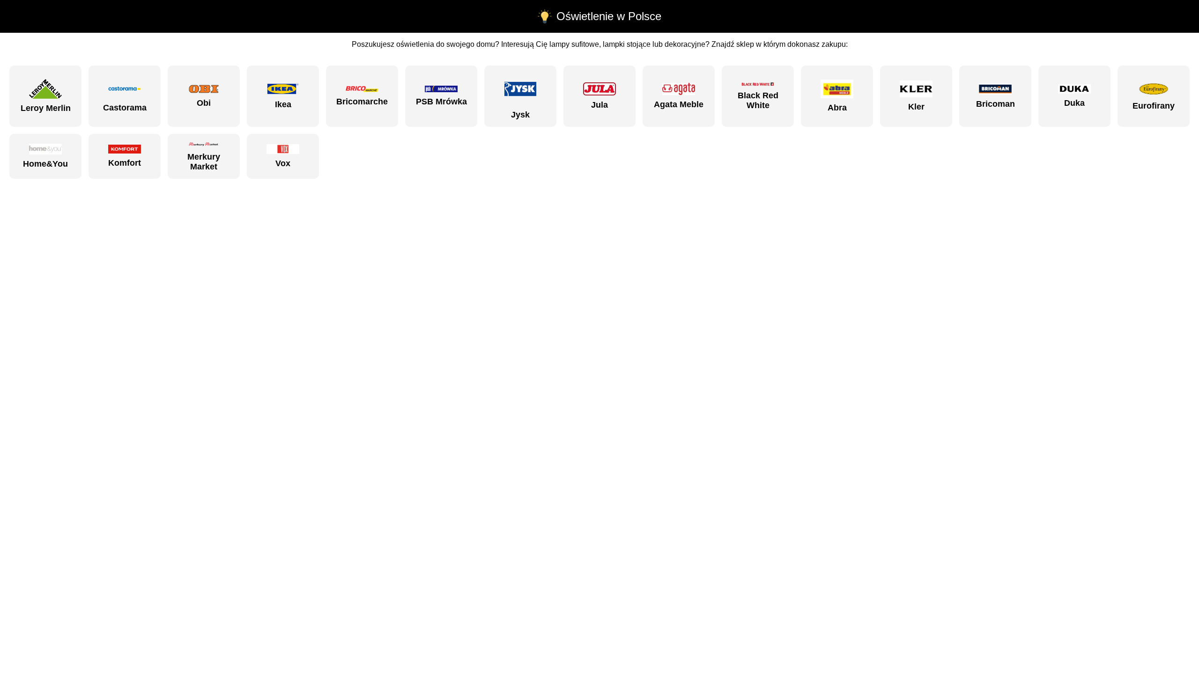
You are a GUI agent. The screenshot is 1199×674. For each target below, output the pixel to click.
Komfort (124, 163)
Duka (1074, 103)
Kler (916, 106)
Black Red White (758, 100)
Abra (837, 107)
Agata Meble (678, 104)
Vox (282, 163)
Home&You (45, 163)
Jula (599, 105)
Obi (204, 103)
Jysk (520, 114)
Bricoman (995, 104)
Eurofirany (1153, 105)
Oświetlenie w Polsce (608, 16)
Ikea (283, 104)
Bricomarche (362, 101)
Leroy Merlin (46, 108)
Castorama (125, 107)
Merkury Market (203, 161)
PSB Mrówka (441, 101)
